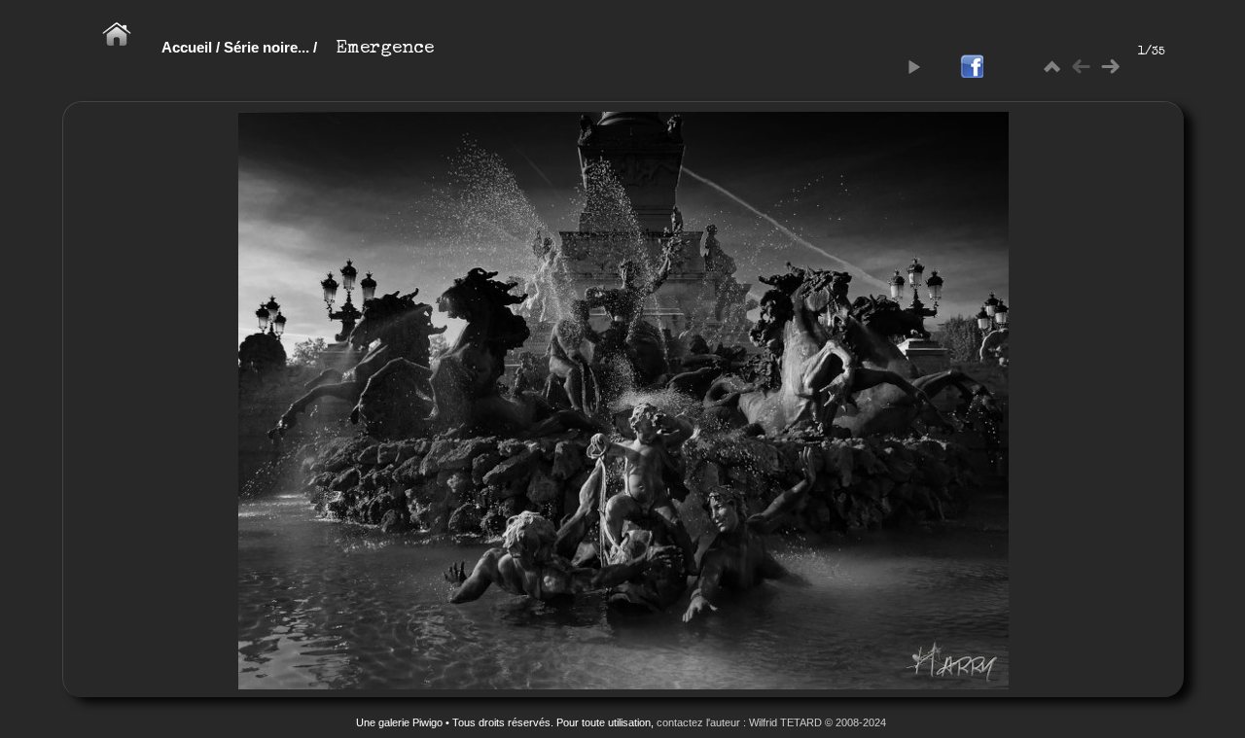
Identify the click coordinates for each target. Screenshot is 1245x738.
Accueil (186, 47)
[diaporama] (913, 67)
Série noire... (266, 47)
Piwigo (427, 722)
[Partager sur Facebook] (971, 67)
